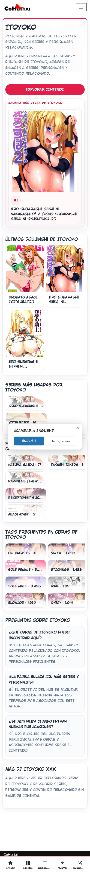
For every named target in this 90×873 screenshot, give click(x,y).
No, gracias (61, 441)
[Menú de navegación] (81, 7)
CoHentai (10, 854)
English (29, 440)
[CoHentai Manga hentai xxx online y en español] (17, 7)
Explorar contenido (45, 89)
